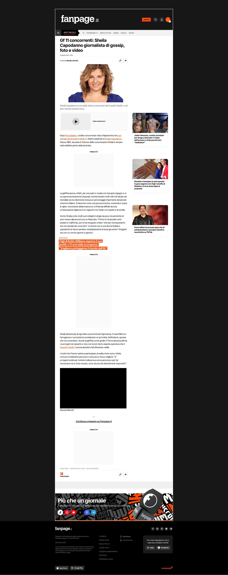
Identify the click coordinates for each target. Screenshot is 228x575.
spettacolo (70, 32)
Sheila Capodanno (113, 139)
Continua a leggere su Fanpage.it (94, 421)
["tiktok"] (60, 512)
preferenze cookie (106, 559)
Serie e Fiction (105, 33)
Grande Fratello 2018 (77, 468)
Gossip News (64, 468)
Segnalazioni (104, 540)
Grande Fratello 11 (68, 347)
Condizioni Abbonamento (108, 551)
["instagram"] (67, 512)
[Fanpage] (63, 529)
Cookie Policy (104, 548)
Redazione (103, 555)
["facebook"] (87, 512)
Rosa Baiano (71, 135)
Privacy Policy (104, 544)
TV (83, 33)
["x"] (80, 512)
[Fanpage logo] (77, 19)
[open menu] (58, 33)
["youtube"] (73, 512)
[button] (125, 60)
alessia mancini (72, 61)
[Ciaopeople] (167, 569)
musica (124, 33)
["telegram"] (93, 512)
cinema (116, 33)
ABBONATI (146, 19)
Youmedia (102, 536)
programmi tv (92, 33)
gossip (131, 33)
